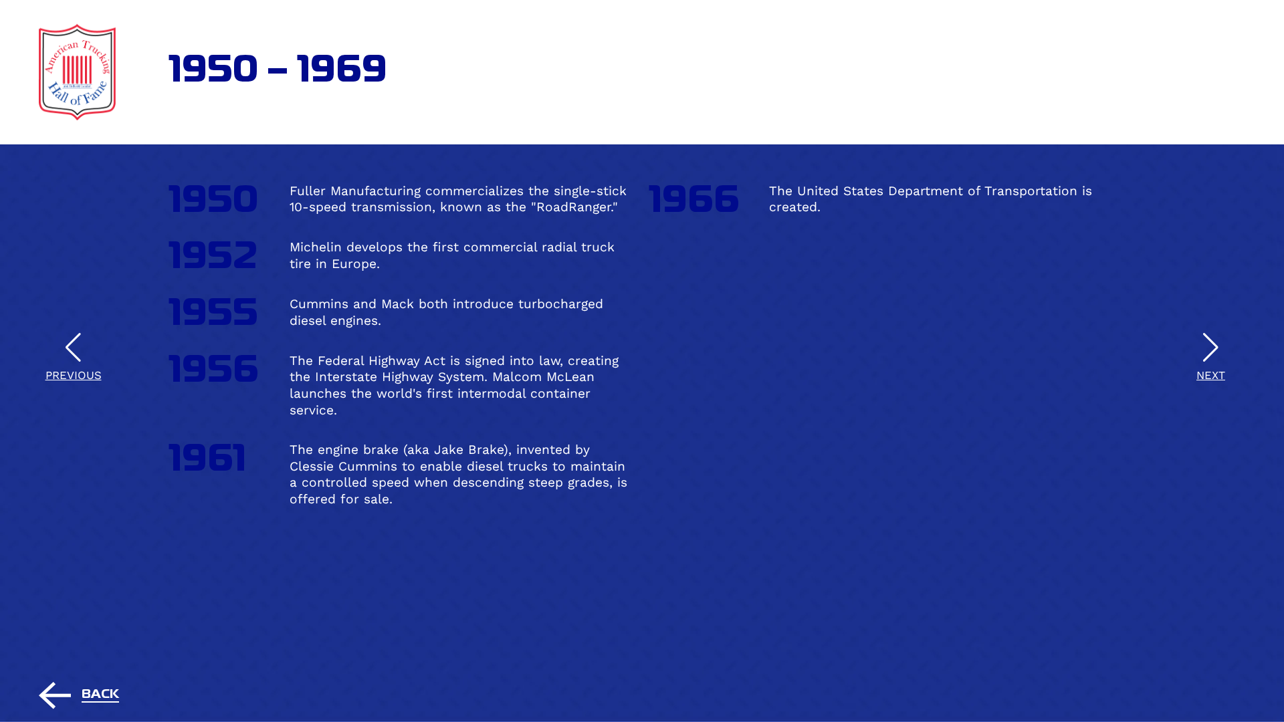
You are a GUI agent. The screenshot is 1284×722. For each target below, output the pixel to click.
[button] (1211, 361)
